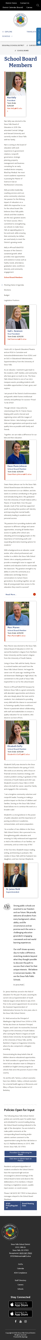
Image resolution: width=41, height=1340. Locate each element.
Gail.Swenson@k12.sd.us (17, 339)
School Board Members (13, 277)
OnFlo (20, 1264)
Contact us (39, 34)
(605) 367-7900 (25, 1253)
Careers (20, 1285)
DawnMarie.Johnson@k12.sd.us (20, 474)
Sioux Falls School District (13, 45)
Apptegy (24, 1337)
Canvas (29, 7)
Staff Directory (20, 1280)
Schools (20, 1289)
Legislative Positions (11, 300)
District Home (11, 3)
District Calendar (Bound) (13, 7)
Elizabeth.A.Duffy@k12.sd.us (19, 754)
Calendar (20, 1268)
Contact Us (24, 3)
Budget (7, 295)
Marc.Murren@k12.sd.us (17, 636)
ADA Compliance (20, 1273)
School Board (23, 51)
